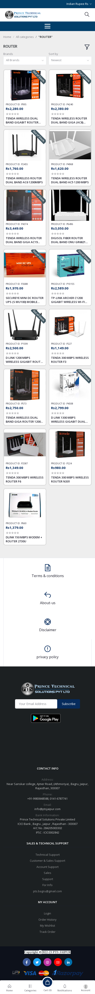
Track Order (47, 932)
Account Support (47, 867)
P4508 (69, 403)
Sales (47, 873)
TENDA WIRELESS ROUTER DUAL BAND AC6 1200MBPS (24, 180)
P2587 (24, 463)
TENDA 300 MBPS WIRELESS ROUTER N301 (70, 479)
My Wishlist (47, 926)
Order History (47, 920)
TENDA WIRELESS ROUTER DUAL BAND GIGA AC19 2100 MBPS (24, 240)
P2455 (24, 164)
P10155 (70, 283)
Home (7, 37)
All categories (25, 37)
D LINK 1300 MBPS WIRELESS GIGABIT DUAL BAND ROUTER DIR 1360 (68, 420)
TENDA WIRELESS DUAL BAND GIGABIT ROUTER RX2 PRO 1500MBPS (22, 120)
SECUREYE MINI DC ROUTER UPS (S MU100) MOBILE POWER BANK (25, 300)
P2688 (24, 283)
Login (47, 913)
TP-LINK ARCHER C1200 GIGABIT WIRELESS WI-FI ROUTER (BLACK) (68, 300)
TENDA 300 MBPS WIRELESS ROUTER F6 (25, 479)
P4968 (69, 164)
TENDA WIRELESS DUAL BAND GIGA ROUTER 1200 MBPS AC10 (23, 420)
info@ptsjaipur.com (47, 809)
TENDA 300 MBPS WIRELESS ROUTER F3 (70, 360)
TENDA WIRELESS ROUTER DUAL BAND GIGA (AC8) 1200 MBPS (69, 120)
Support (47, 879)
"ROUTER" (45, 37)
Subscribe (69, 704)
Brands (8, 54)
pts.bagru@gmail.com (47, 891)
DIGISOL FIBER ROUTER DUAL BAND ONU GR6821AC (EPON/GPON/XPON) (70, 240)
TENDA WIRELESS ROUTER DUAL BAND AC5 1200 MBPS (70, 180)
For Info (47, 885)
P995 (24, 104)
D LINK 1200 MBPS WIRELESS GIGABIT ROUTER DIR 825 (25, 360)
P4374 (24, 224)
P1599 (24, 343)
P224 (69, 463)
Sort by (53, 54)
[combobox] (24, 60)
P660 (24, 523)
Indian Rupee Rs (77, 4)
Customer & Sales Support (47, 861)
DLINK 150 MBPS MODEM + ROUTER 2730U (24, 539)
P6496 (69, 224)
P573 (24, 403)
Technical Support (48, 855)
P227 (69, 343)
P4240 (69, 104)
